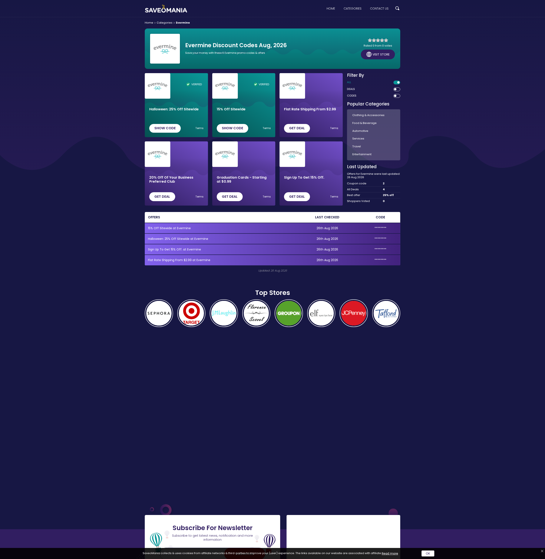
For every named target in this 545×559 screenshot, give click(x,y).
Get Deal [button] (297, 128)
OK (428, 553)
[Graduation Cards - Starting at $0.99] (225, 154)
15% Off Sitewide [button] (231, 109)
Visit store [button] (381, 54)
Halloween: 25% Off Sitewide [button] (174, 109)
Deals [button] (351, 89)
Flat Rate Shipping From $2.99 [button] (310, 109)
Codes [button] (351, 95)
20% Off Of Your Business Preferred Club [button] (171, 179)
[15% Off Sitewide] (225, 86)
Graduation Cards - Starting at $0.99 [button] (242, 179)
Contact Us (379, 8)
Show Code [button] (165, 128)
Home (331, 8)
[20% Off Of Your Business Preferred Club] (157, 154)
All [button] (349, 82)
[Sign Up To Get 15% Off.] (292, 154)
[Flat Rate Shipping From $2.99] (292, 86)
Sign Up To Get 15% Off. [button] (304, 177)
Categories (352, 8)
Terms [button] (199, 128)
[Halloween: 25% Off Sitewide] (157, 86)
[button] (397, 8)
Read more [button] (390, 553)
